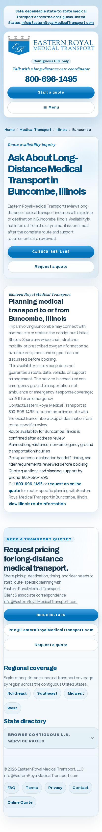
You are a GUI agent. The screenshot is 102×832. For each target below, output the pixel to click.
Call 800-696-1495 (51, 252)
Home (9, 129)
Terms (32, 788)
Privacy (55, 788)
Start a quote (51, 92)
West (12, 708)
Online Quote (19, 802)
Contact (80, 788)
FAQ (11, 788)
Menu (54, 107)
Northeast (17, 693)
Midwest (76, 693)
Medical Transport (35, 129)
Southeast (47, 693)
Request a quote (51, 267)
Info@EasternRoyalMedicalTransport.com (58, 22)
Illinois (61, 129)
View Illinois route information (37, 503)
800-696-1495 (51, 79)
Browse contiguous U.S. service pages (39, 738)
